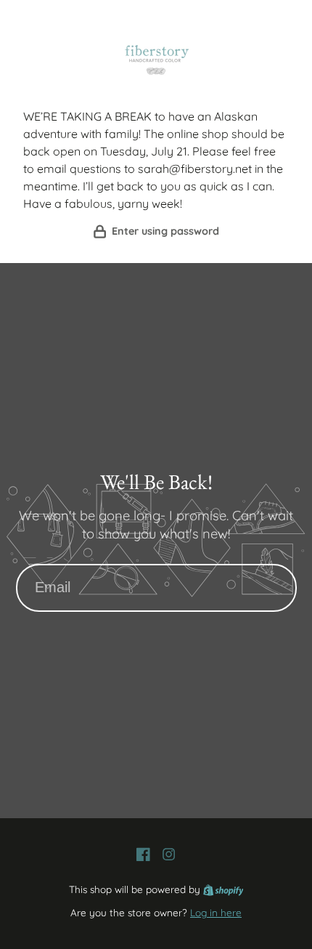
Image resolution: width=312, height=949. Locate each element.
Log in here (216, 912)
